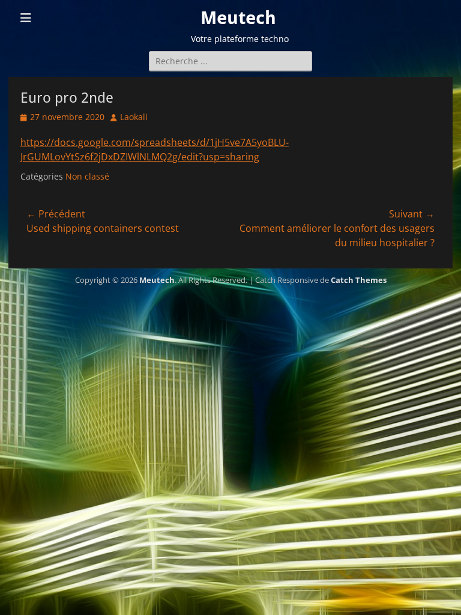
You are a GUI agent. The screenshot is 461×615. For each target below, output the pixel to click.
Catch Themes (359, 279)
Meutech (238, 17)
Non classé (87, 176)
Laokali (134, 117)
